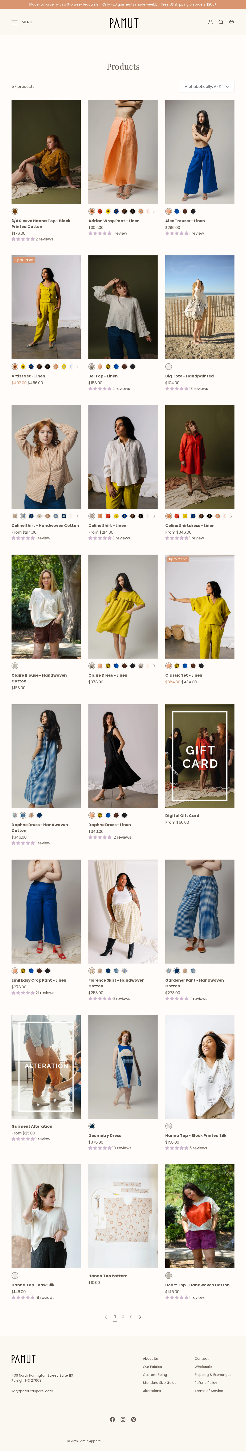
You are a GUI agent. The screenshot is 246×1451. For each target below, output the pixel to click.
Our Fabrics (152, 1366)
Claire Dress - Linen (107, 675)
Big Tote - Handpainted (189, 376)
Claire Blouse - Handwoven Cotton (39, 678)
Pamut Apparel (90, 1441)
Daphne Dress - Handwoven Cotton (40, 827)
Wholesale (203, 1366)
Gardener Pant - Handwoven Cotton (194, 983)
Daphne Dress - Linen (109, 825)
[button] (231, 22)
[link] (105, 1316)
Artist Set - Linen (28, 376)
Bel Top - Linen (103, 376)
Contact (202, 1358)
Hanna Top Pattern (108, 1276)
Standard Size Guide (160, 1382)
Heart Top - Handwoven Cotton (197, 1285)
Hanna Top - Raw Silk (33, 1285)
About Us (150, 1358)
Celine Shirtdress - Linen (190, 525)
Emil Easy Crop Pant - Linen (39, 980)
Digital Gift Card (182, 815)
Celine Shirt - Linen (107, 525)
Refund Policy (206, 1382)
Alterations (152, 1390)
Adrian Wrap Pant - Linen (114, 221)
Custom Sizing (155, 1374)
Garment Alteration (32, 1126)
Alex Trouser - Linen (185, 221)
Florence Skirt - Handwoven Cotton (116, 983)
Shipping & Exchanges (213, 1374)
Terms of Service (209, 1390)
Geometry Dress (104, 1135)
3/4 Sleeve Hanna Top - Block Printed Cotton (41, 223)
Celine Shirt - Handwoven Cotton (45, 525)
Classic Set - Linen (183, 675)
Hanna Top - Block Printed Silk (196, 1135)
